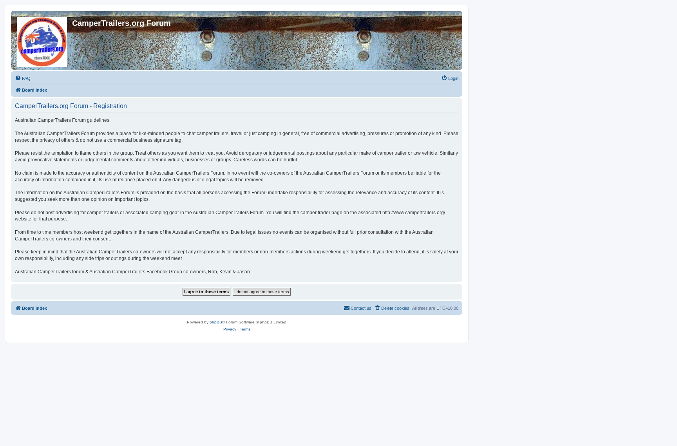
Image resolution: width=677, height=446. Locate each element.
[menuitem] (23, 78)
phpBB (216, 322)
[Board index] (42, 40)
